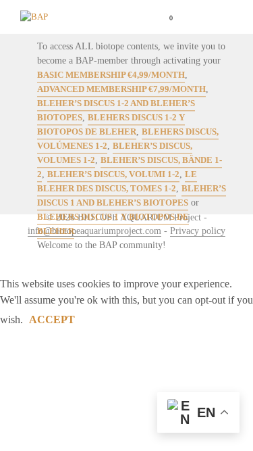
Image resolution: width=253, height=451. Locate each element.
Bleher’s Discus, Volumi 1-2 (113, 175)
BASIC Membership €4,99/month (111, 75)
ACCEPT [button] (52, 319)
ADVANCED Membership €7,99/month (121, 90)
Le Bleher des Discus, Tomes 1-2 (117, 182)
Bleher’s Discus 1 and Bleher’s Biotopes (131, 196)
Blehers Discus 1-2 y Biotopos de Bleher (111, 125)
